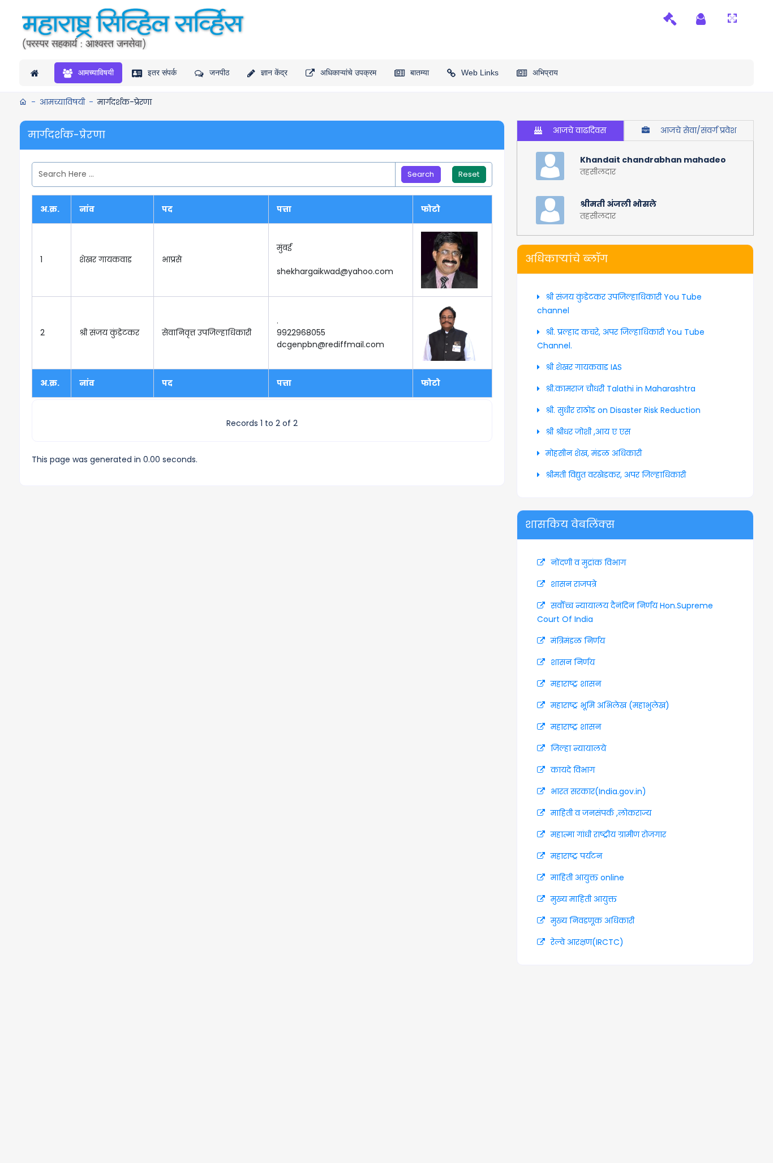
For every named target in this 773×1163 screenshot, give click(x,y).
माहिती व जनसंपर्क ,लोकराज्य (601, 813)
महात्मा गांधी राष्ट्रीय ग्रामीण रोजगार (608, 834)
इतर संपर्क (162, 72)
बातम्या (419, 72)
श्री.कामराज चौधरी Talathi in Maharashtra (620, 388)
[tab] (570, 130)
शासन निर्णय (573, 662)
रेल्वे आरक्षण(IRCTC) (587, 942)
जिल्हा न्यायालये (578, 748)
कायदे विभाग (573, 770)
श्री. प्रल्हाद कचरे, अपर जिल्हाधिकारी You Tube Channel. (621, 338)
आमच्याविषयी (96, 72)
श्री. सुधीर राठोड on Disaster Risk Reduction (623, 410)
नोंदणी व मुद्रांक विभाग (588, 562)
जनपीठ (219, 72)
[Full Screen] (732, 18)
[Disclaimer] (669, 18)
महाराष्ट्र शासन (576, 683)
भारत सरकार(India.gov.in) (598, 791)
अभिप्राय (545, 72)
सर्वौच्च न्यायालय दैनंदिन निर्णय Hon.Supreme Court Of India (625, 612)
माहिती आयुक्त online (587, 877)
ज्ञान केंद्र (274, 72)
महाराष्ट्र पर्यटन (576, 856)
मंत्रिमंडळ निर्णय (578, 640)
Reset (468, 174)
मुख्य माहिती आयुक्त (584, 899)
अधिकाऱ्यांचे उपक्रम (348, 72)
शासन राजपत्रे (573, 584)
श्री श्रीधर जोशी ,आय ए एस (588, 431)
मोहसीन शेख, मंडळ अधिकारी (594, 453)
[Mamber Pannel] (701, 18)
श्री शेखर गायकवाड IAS (584, 367)
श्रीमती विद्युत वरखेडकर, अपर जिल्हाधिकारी (616, 474)
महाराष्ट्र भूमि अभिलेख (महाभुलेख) (610, 705)
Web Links (480, 72)
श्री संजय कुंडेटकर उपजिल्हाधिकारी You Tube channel (619, 303)
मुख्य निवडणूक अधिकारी (592, 920)
